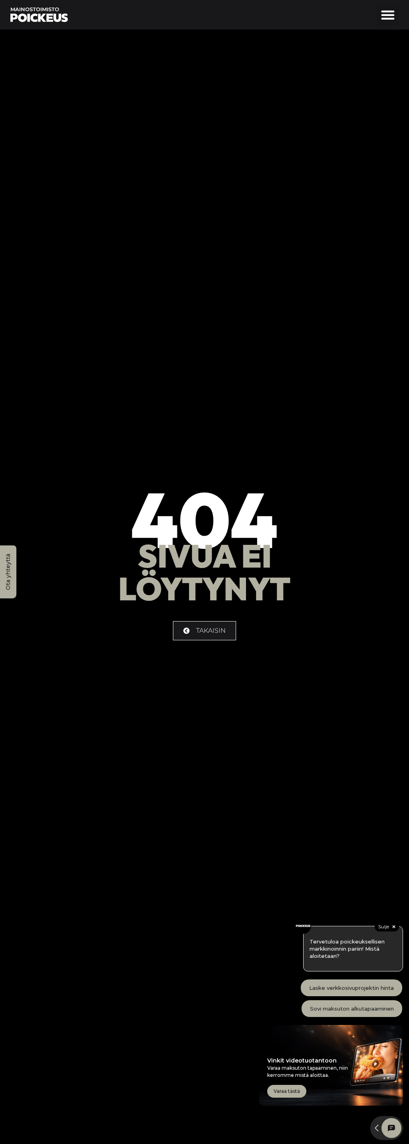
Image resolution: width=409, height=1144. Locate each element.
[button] (388, 15)
